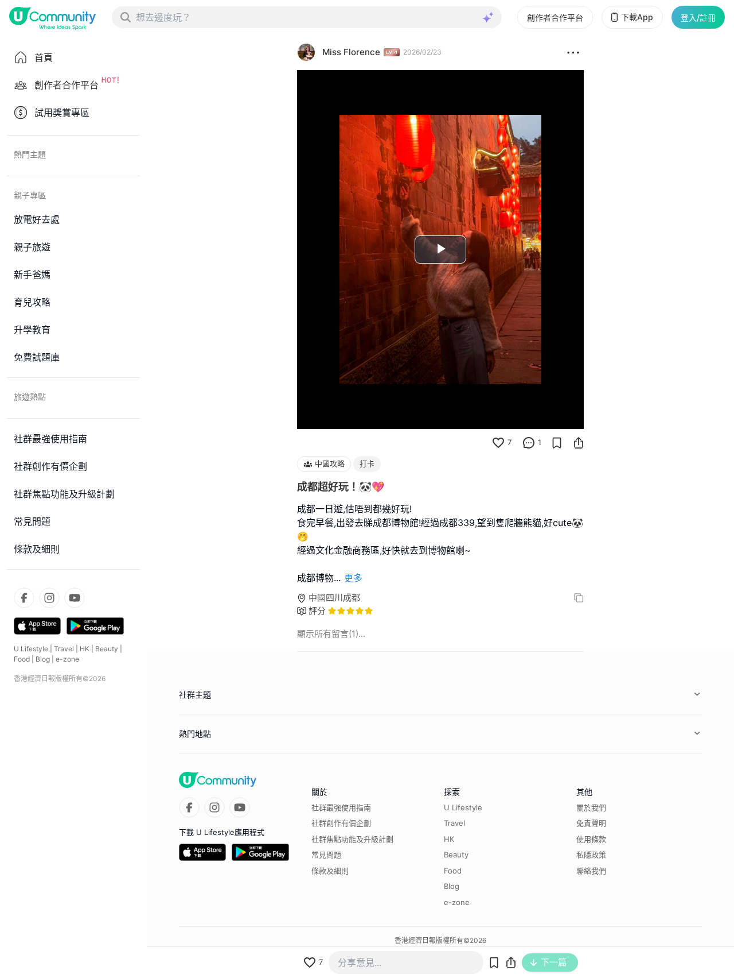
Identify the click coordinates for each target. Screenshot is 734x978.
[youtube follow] (74, 597)
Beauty (106, 648)
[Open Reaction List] (573, 52)
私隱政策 (591, 854)
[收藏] (557, 443)
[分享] (578, 443)
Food (22, 659)
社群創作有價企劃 (341, 823)
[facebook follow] (24, 597)
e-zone (67, 659)
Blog (43, 659)
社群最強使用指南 (341, 807)
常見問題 (326, 854)
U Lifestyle (31, 648)
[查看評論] (529, 443)
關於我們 (591, 807)
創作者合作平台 (555, 17)
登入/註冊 (698, 17)
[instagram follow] (49, 597)
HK (84, 648)
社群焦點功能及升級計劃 (352, 839)
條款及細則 (330, 870)
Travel (64, 648)
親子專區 (30, 195)
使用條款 (591, 839)
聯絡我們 (591, 870)
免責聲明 (591, 823)
